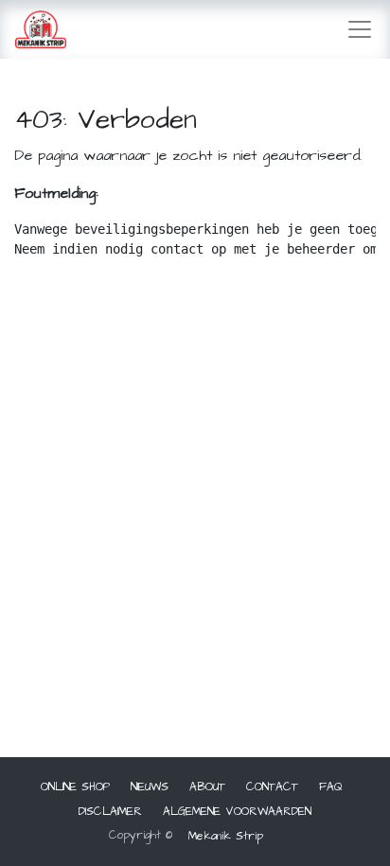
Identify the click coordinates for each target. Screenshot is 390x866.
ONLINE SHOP (75, 787)
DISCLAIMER (110, 812)
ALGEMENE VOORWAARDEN (237, 812)
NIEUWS (149, 787)
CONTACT (272, 787)
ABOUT (207, 787)
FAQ (331, 787)
